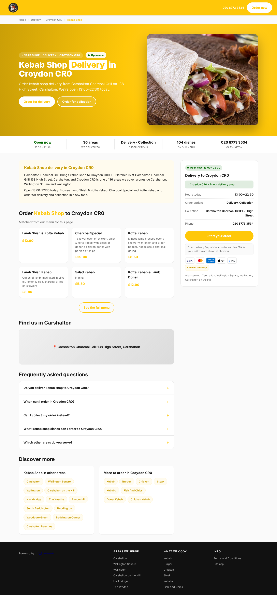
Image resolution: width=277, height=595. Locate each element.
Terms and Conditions (227, 558)
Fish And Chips (133, 490)
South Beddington (38, 508)
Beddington (64, 508)
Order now (259, 8)
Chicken (144, 481)
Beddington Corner (68, 517)
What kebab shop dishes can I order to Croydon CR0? (63, 429)
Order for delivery (37, 102)
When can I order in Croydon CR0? (49, 402)
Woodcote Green (37, 517)
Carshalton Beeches (39, 526)
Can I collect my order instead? (47, 415)
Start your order (219, 236)
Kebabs (111, 490)
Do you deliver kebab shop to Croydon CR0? (56, 388)
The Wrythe (56, 499)
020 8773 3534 (233, 7)
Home (22, 19)
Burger (126, 481)
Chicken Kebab (140, 499)
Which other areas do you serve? (48, 442)
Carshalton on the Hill (60, 490)
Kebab (111, 481)
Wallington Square (59, 481)
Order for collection (76, 102)
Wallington (33, 490)
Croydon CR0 (54, 19)
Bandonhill (78, 499)
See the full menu (97, 307)
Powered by (26, 553)
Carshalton (33, 481)
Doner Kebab (115, 499)
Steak (160, 481)
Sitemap (219, 564)
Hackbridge (34, 499)
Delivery (36, 19)
